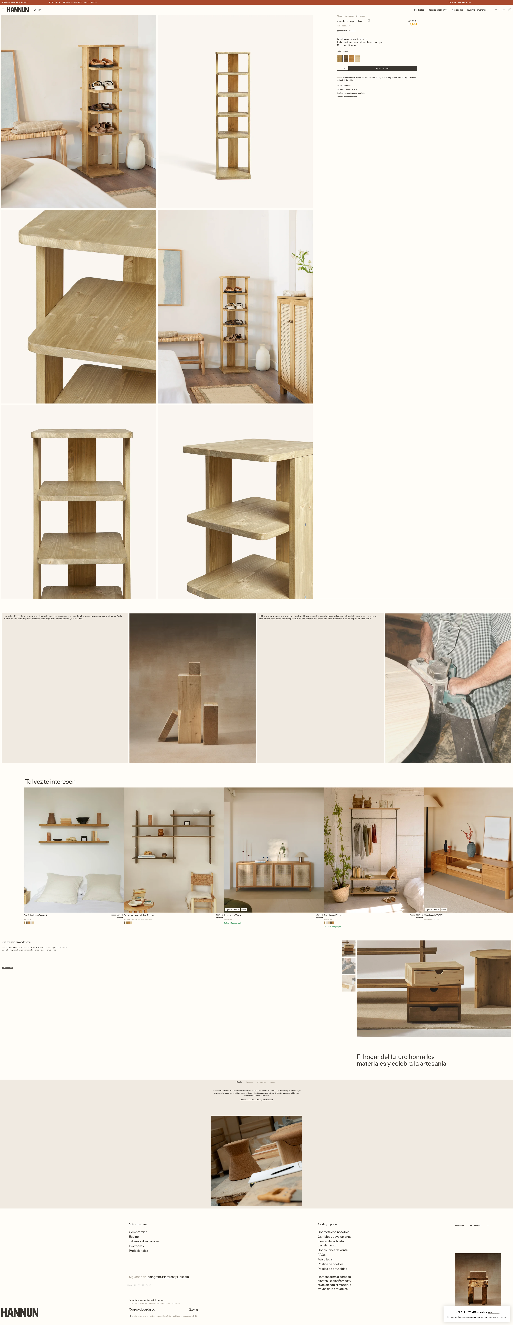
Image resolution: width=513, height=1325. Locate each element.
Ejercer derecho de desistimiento (331, 1243)
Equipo (134, 1237)
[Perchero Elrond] (374, 850)
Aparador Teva (232, 915)
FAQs (321, 1255)
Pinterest (168, 1277)
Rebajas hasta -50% (438, 10)
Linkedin (183, 1277)
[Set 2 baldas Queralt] (74, 850)
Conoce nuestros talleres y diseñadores (256, 1099)
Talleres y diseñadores (144, 1241)
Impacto (273, 1082)
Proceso (249, 1082)
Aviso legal (325, 1259)
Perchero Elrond (333, 915)
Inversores (136, 1246)
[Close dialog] (507, 1309)
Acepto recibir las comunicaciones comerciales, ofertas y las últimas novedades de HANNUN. (165, 1316)
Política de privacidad (332, 1269)
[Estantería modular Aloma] (174, 850)
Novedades (457, 10)
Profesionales (138, 1251)
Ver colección (7, 968)
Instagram (154, 1277)
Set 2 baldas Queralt (35, 915)
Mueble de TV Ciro (434, 915)
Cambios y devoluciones (334, 1237)
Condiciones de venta (332, 1250)
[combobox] (464, 1225)
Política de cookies (330, 1264)
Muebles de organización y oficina (351, 16)
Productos (419, 10)
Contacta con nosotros (333, 1232)
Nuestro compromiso (477, 10)
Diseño (239, 1082)
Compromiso (138, 1232)
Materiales (261, 1082)
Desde (113, 915)
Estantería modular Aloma (139, 915)
